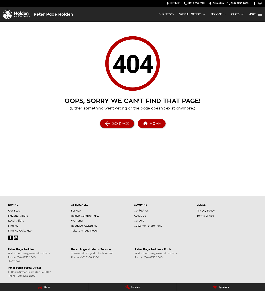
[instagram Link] (260, 3)
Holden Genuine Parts (85, 215)
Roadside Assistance (84, 225)
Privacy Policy (206, 210)
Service (216, 14)
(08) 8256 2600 (26, 257)
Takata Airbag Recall (84, 230)
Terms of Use (205, 215)
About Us (140, 215)
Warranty (77, 220)
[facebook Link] (254, 3)
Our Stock (166, 14)
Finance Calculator (20, 230)
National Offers (18, 215)
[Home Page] (16, 14)
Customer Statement (148, 225)
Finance (13, 225)
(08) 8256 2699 (26, 276)
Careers (139, 220)
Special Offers (190, 14)
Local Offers (16, 220)
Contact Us (141, 210)
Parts (235, 14)
